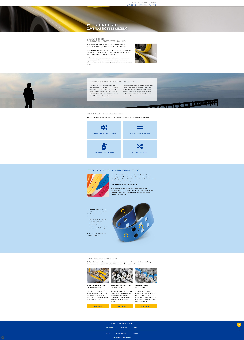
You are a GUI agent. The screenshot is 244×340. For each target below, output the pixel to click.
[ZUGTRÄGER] (123, 211)
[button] (136, 53)
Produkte (152, 5)
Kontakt (134, 2)
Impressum (153, 2)
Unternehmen (132, 5)
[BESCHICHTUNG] (126, 235)
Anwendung (143, 5)
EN (239, 324)
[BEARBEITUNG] (141, 226)
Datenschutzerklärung (143, 2)
